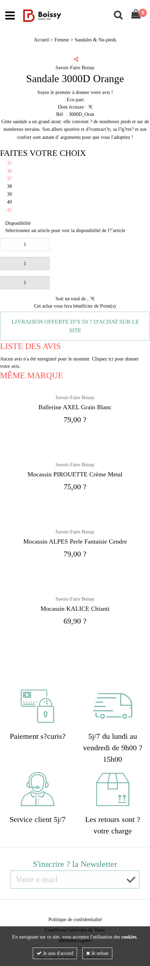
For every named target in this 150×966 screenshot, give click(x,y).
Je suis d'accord (57, 953)
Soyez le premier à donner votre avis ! (75, 92)
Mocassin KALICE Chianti (75, 608)
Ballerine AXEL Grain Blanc (75, 407)
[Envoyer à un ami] (76, 59)
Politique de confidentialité (75, 919)
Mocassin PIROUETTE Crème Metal (75, 474)
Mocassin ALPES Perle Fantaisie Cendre (75, 541)
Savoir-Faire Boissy (75, 397)
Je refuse (99, 953)
